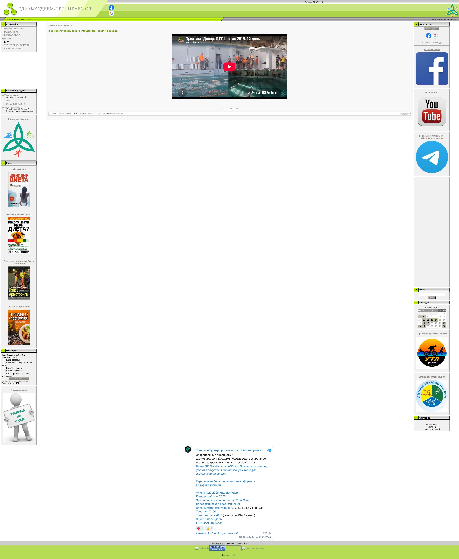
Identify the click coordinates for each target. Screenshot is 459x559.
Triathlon (8, 100)
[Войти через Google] (111, 13)
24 (419, 326)
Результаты (7, 381)
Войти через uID (432, 29)
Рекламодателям (19, 390)
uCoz (234, 555)
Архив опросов (21, 381)
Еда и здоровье (13, 360)
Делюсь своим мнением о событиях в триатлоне (432, 137)
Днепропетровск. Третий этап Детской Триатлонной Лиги (84, 30)
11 (424, 320)
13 (432, 320)
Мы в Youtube (432, 93)
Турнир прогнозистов (19, 119)
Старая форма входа (432, 42)
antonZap (90, 113)
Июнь (66, 25)
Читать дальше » (230, 109)
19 (428, 323)
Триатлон (8, 95)
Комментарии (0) (116, 113)
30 (444, 326)
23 (444, 323)
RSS (455, 19)
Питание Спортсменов (19, 307)
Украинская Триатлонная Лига (432, 334)
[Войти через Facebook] (111, 7)
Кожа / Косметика (14, 368)
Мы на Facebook (432, 49)
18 (424, 323)
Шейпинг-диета (18, 169)
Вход (29, 19)
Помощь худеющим (13, 104)
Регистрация (19, 19)
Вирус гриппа (10, 107)
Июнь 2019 (432, 307)
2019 (59, 25)
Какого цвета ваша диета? (19, 214)
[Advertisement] (18, 70)
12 (428, 320)
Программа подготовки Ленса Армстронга (19, 262)
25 (424, 326)
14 (436, 320)
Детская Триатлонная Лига (432, 377)
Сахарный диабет (14, 371)
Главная (9, 19)
